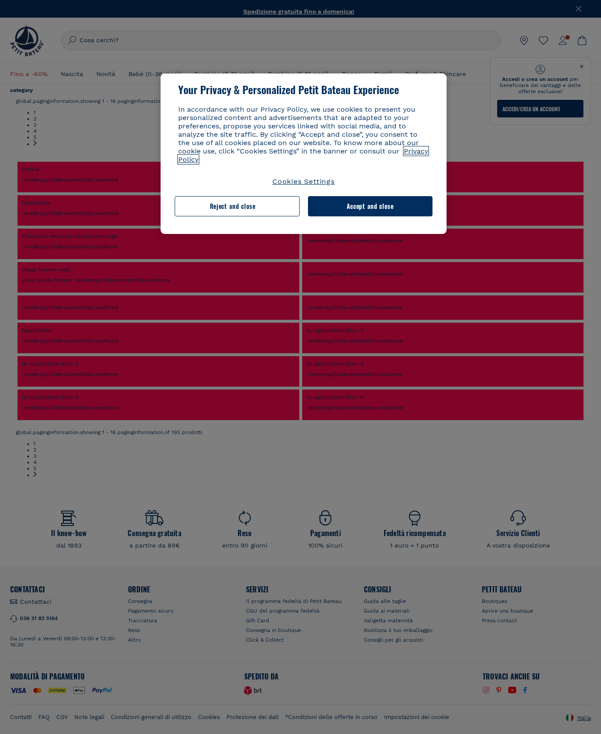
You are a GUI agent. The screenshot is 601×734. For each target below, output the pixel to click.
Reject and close (233, 206)
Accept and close (370, 206)
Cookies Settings (303, 181)
